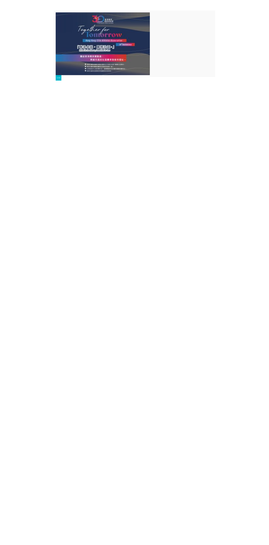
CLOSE (59, 78)
